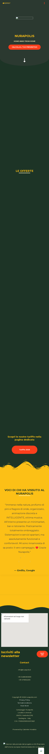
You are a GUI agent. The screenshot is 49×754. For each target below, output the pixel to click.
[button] (24, 47)
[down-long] (24, 58)
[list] (24, 545)
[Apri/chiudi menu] (44, 3)
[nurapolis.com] (6, 3)
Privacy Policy (24, 700)
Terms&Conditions (25, 703)
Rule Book (24, 706)
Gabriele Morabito (29, 729)
